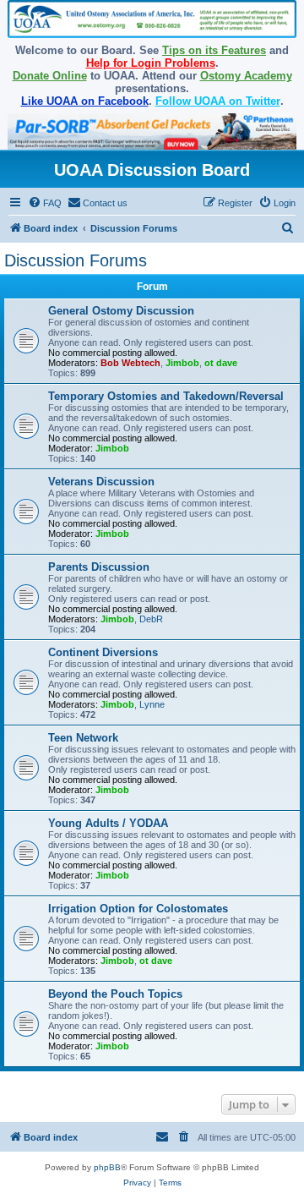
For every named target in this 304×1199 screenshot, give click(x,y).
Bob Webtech (130, 363)
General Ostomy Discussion (121, 310)
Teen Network (83, 737)
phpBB (107, 1167)
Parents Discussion (98, 567)
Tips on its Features (214, 50)
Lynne (152, 704)
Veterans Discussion (101, 481)
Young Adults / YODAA (108, 823)
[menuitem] (45, 203)
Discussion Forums (75, 260)
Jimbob (182, 363)
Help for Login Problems (150, 63)
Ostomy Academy (246, 75)
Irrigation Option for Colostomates (138, 908)
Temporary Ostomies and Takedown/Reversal (166, 396)
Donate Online (50, 75)
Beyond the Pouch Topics (115, 994)
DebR (151, 619)
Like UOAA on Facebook (85, 101)
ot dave (220, 363)
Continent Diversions (103, 652)
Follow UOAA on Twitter (217, 101)
